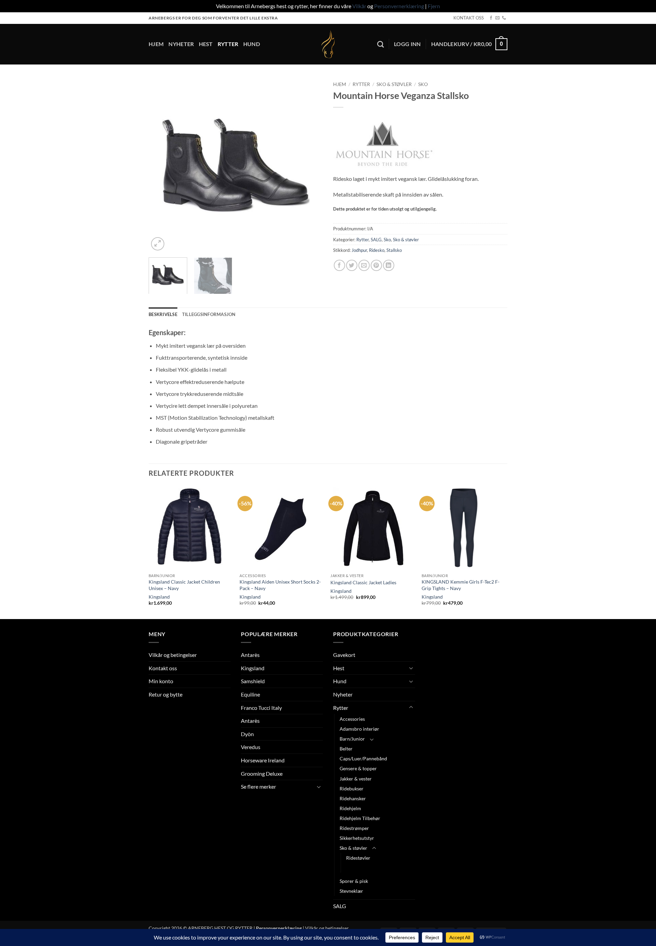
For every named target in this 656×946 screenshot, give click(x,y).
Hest (206, 44)
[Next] (311, 165)
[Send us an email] (497, 18)
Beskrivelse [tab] (163, 314)
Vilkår (359, 6)
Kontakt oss (163, 668)
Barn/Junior (352, 739)
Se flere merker (258, 786)
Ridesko (376, 250)
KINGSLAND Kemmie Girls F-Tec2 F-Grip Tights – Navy (461, 585)
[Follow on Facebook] (491, 18)
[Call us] (504, 18)
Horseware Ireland (263, 760)
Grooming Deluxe (262, 773)
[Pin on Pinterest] (376, 265)
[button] (407, 44)
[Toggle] (319, 787)
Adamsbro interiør (359, 729)
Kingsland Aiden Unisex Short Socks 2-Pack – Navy (280, 585)
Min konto (161, 681)
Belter (346, 748)
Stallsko (394, 250)
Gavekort (344, 654)
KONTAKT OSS (468, 17)
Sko (423, 84)
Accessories (352, 719)
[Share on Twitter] (351, 265)
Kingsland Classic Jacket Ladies (363, 582)
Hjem (156, 44)
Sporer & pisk (354, 881)
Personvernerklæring (399, 6)
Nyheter (181, 44)
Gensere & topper (358, 768)
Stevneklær (351, 891)
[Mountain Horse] (384, 144)
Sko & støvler (394, 84)
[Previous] (160, 165)
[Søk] (380, 44)
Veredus (250, 747)
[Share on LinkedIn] (388, 265)
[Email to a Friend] (364, 265)
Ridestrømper (354, 828)
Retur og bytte (165, 694)
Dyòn (247, 734)
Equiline (250, 694)
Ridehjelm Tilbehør (360, 818)
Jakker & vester (356, 779)
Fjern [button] (434, 6)
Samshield (253, 681)
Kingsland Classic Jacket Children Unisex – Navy (184, 585)
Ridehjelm (350, 808)
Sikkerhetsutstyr (357, 838)
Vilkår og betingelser (173, 654)
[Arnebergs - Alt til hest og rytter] (328, 44)
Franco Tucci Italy (261, 707)
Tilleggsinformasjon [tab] (209, 314)
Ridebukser (352, 788)
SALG (376, 239)
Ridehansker (353, 798)
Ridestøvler (358, 858)
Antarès (250, 654)
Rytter (228, 44)
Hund (251, 44)
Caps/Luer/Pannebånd (363, 758)
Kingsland (159, 597)
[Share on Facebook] (339, 265)
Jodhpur (359, 250)
